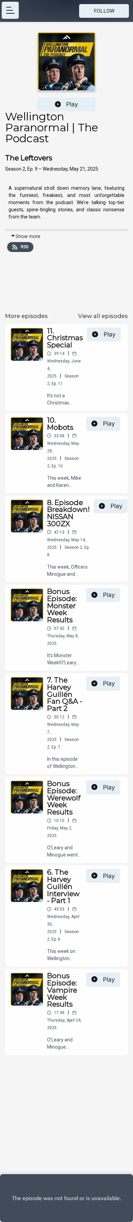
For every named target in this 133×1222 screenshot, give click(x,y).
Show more (27, 236)
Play (72, 104)
